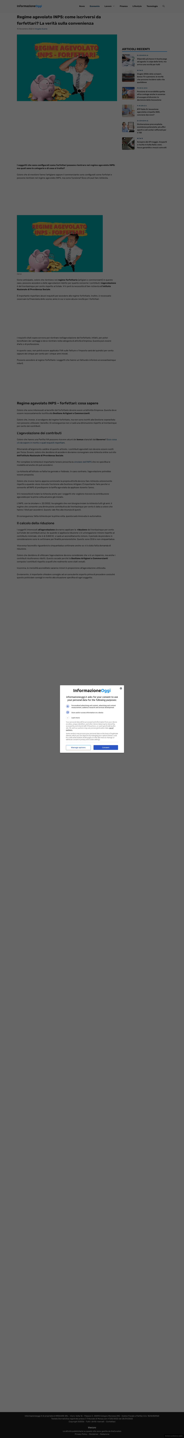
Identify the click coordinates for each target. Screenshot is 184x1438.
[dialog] (92, 719)
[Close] (120, 688)
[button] (92, 718)
